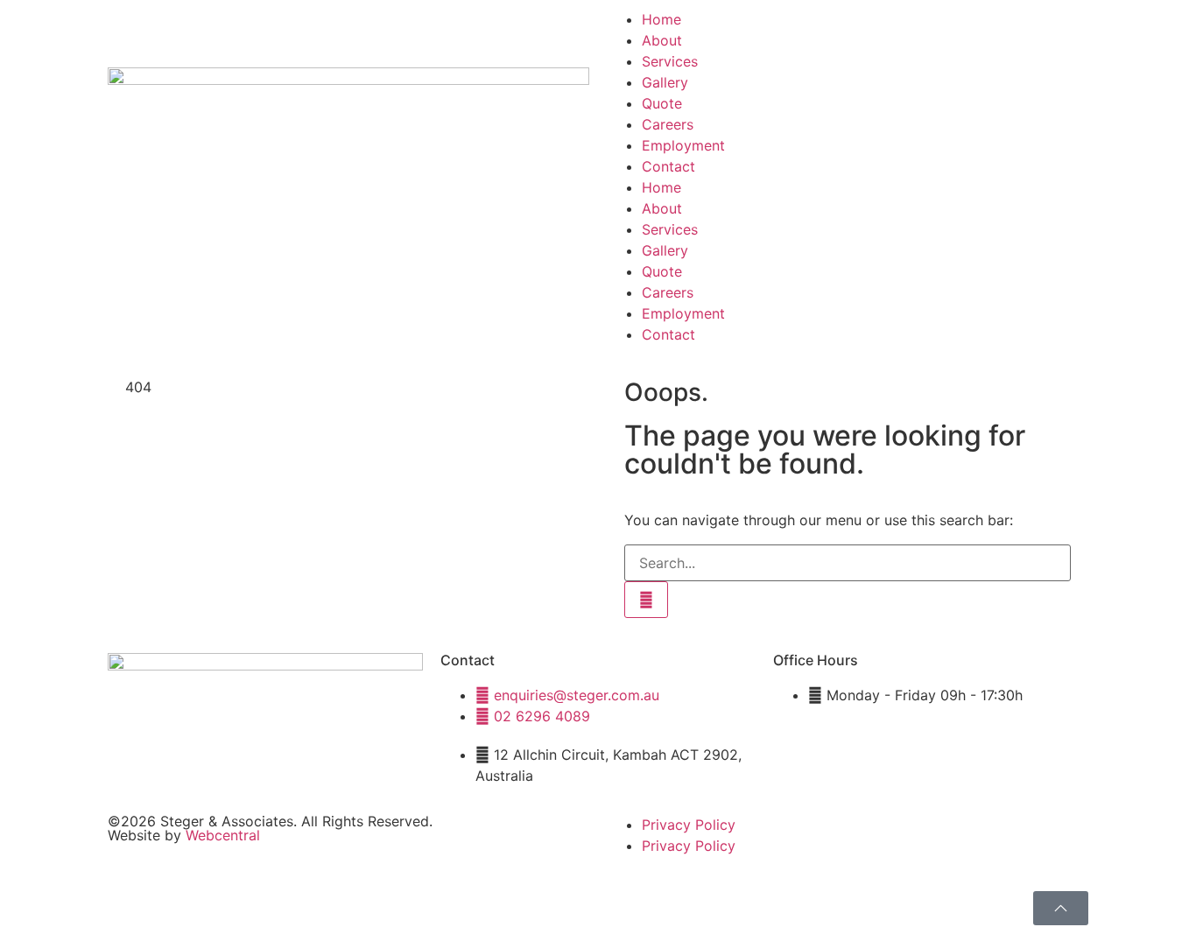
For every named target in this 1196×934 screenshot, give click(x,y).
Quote (662, 103)
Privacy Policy (688, 824)
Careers (667, 124)
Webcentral (223, 835)
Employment (683, 145)
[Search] (646, 599)
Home (661, 19)
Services (670, 61)
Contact (668, 166)
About (662, 40)
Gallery (665, 82)
